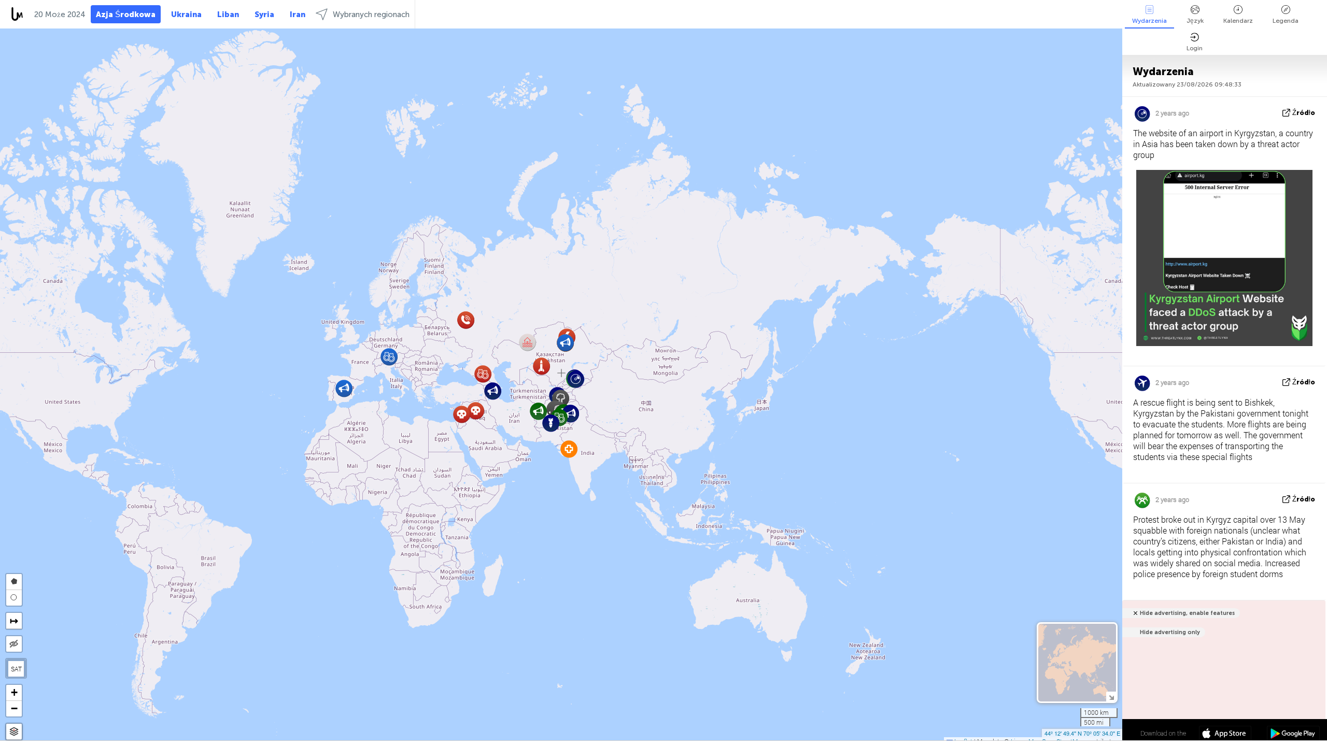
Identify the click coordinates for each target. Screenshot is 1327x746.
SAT (16, 669)
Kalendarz (1238, 20)
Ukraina (186, 14)
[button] (475, 410)
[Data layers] (14, 732)
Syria (264, 14)
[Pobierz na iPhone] (1225, 734)
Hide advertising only (1170, 632)
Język (1195, 20)
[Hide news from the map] (14, 644)
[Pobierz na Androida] (1293, 734)
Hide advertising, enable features (1187, 613)
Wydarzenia (1149, 20)
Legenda (1285, 20)
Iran (297, 14)
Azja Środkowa (126, 14)
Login (1195, 48)
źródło (1303, 113)
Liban (228, 14)
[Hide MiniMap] (1111, 696)
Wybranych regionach (371, 14)
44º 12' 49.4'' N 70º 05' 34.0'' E (1082, 733)
